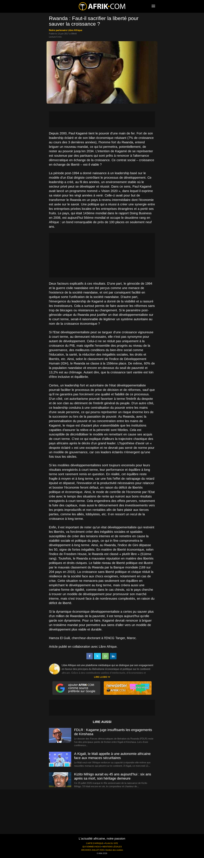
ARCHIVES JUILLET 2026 (92, 850)
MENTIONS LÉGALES (112, 847)
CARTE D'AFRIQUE (94, 843)
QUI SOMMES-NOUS (91, 847)
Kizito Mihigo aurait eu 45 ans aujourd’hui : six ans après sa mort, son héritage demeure (112, 776)
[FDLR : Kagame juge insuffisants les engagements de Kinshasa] (60, 735)
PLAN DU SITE (111, 843)
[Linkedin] (113, 656)
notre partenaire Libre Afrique (65, 30)
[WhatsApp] (105, 656)
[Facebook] (89, 656)
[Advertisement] (102, 119)
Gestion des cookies (114, 850)
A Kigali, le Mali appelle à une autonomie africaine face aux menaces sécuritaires (112, 756)
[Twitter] (97, 656)
